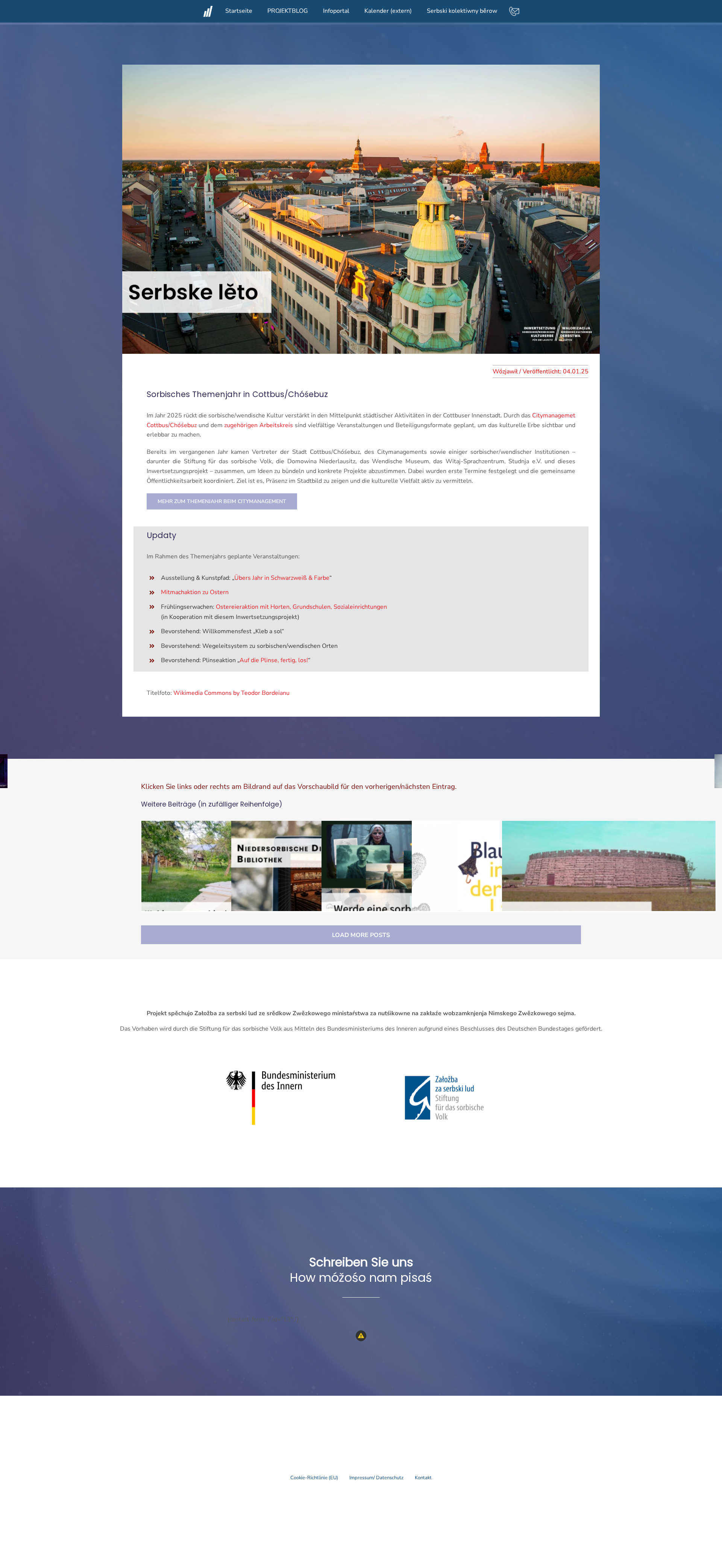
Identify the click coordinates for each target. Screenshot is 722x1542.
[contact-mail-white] (514, 9)
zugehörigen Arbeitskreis (258, 425)
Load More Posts (361, 935)
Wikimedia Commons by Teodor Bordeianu (231, 693)
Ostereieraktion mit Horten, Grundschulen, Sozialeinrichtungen (301, 607)
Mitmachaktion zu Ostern (195, 592)
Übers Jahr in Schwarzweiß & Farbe (281, 578)
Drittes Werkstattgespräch (609, 885)
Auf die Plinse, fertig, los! (274, 660)
